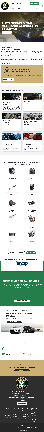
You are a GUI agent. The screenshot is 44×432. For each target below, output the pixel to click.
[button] (23, 292)
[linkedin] (24, 401)
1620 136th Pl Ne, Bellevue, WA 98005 (19, 6)
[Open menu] (42, 6)
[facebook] (19, 401)
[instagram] (22, 401)
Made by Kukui (25, 430)
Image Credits (19, 430)
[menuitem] (8, 408)
